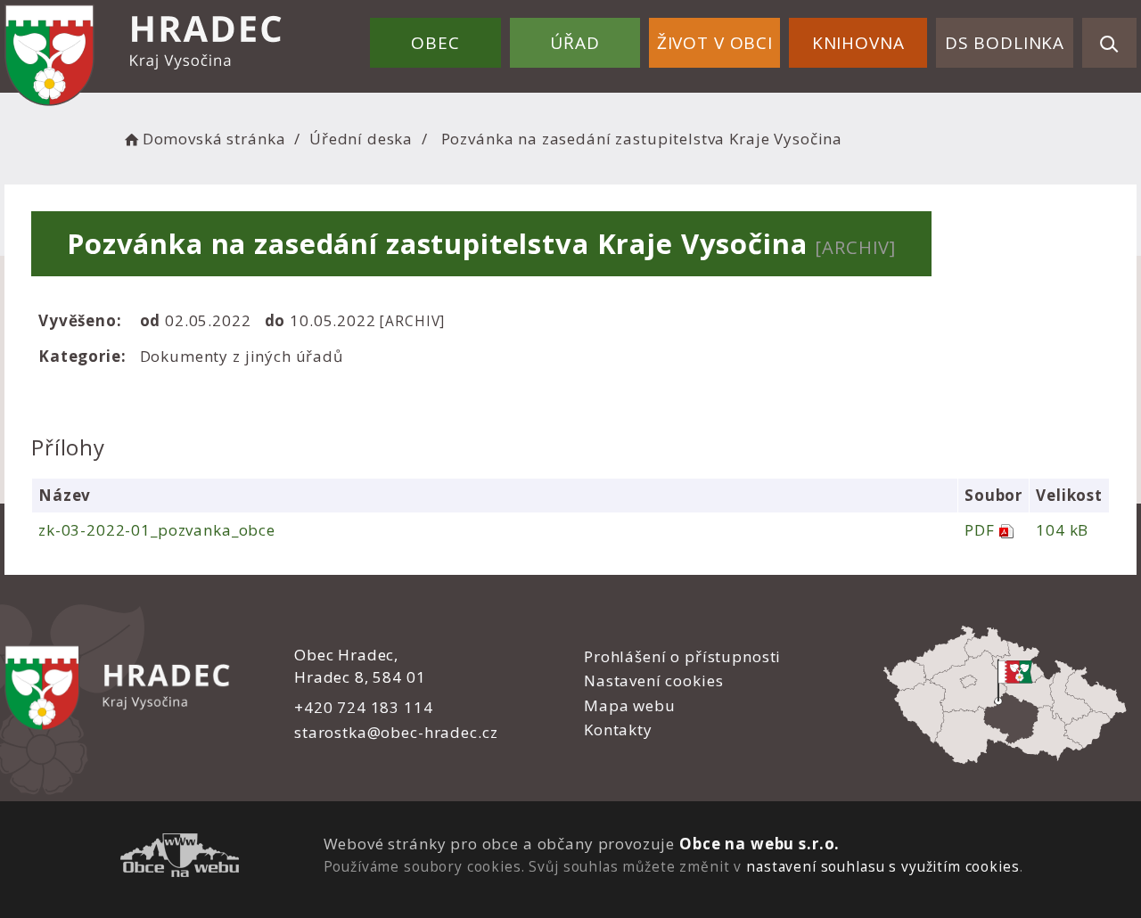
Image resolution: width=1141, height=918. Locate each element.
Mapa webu (630, 705)
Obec (435, 42)
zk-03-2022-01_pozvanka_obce (156, 530)
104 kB (1062, 530)
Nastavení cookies (653, 680)
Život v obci (715, 42)
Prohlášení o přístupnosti (682, 656)
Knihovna (858, 42)
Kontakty (618, 729)
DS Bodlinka (1004, 42)
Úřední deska (361, 138)
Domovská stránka (214, 138)
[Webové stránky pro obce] (179, 858)
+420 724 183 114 (363, 707)
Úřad (574, 42)
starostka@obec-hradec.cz (395, 732)
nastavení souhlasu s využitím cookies (882, 866)
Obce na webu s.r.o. (759, 843)
